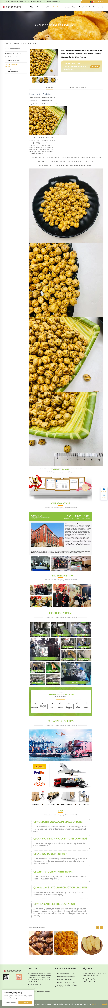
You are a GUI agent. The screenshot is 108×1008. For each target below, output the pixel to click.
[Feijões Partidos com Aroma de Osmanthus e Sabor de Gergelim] (66, 943)
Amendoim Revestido (12, 60)
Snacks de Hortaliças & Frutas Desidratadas (12, 71)
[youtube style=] (102, 1)
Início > (7, 43)
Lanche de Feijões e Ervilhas (26, 43)
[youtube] (94, 980)
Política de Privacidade (100, 1004)
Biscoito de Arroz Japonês (13, 57)
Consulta (95, 66)
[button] (97, 927)
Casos (74, 7)
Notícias (67, 7)
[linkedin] (90, 980)
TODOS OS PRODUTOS (12, 49)
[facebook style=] (98, 1)
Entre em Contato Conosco (89, 7)
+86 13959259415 (39, 1)
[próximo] (57, 80)
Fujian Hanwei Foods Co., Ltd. (18, 1)
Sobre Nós (46, 7)
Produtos (56, 7)
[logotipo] (12, 7)
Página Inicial (35, 7)
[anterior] (30, 80)
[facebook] (85, 980)
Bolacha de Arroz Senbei (13, 53)
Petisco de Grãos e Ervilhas (11, 65)
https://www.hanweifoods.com (40, 991)
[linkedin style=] (100, 1)
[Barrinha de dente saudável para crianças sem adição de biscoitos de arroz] (91, 943)
